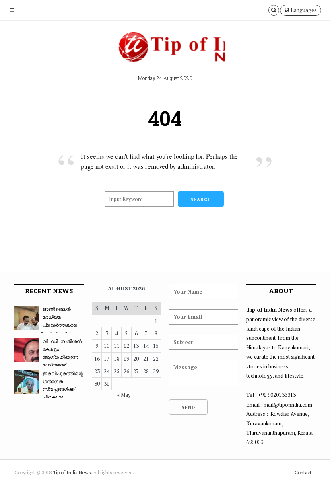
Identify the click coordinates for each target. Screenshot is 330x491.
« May (124, 395)
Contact (303, 472)
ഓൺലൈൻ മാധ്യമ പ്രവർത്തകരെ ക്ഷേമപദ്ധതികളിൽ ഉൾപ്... (45, 321)
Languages (303, 10)
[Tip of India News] (165, 50)
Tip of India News (72, 472)
